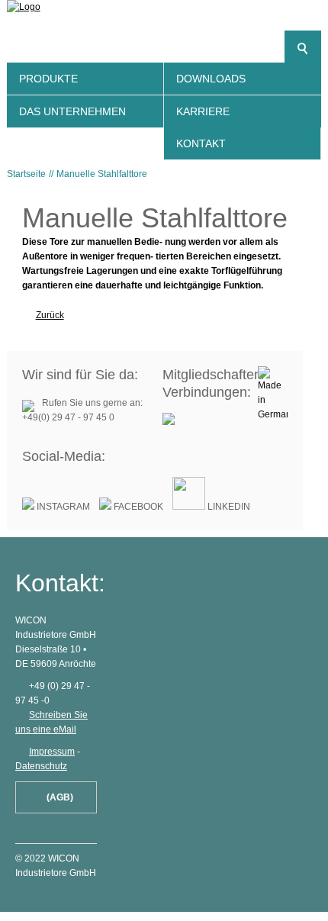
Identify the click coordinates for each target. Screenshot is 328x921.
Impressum (52, 751)
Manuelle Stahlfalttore (101, 174)
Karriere (203, 111)
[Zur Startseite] (164, 18)
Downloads (211, 78)
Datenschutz (41, 766)
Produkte (48, 78)
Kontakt (201, 143)
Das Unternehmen (72, 111)
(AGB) (60, 797)
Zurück (50, 315)
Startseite (26, 174)
